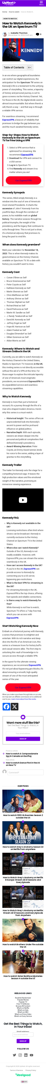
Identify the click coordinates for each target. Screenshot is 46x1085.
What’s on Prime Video (23, 1014)
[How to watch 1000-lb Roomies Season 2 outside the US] (23, 801)
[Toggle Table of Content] (28, 68)
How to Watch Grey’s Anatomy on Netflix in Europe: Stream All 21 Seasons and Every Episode (23, 880)
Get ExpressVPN (23, 180)
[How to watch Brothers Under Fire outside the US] (23, 930)
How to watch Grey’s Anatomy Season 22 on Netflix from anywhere (23, 848)
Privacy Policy (31, 1070)
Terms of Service (16, 1070)
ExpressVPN (8, 120)
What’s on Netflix (23, 1008)
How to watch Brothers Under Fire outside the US (23, 945)
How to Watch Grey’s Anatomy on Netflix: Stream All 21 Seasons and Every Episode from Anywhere (23, 913)
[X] (14, 706)
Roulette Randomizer (23, 998)
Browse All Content (23, 1006)
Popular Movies (23, 1000)
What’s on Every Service (23, 1016)
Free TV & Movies (23, 1004)
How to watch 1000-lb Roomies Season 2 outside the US (23, 816)
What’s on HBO (23, 1012)
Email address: (23, 1031)
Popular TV (23, 1002)
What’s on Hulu (23, 1010)
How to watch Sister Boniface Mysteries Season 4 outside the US (23, 977)
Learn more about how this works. (23, 699)
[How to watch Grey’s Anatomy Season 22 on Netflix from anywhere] (23, 832)
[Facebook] (6, 706)
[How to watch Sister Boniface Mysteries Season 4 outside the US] (23, 961)
